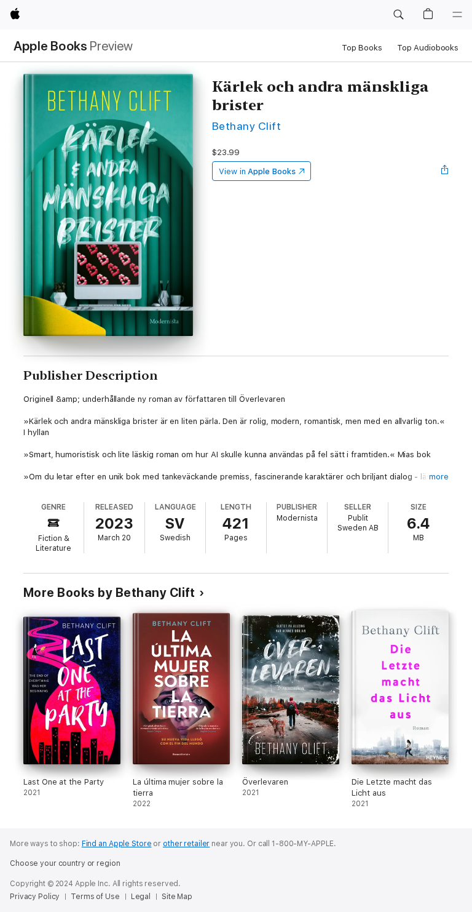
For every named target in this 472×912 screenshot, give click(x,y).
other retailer (186, 843)
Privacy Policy (35, 896)
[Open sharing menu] (445, 171)
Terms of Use (95, 896)
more (439, 476)
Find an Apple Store (117, 843)
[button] (398, 15)
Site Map (177, 896)
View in (257, 171)
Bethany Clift (246, 125)
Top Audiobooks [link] (427, 47)
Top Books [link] (362, 47)
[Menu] (457, 15)
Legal (141, 896)
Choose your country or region (65, 863)
